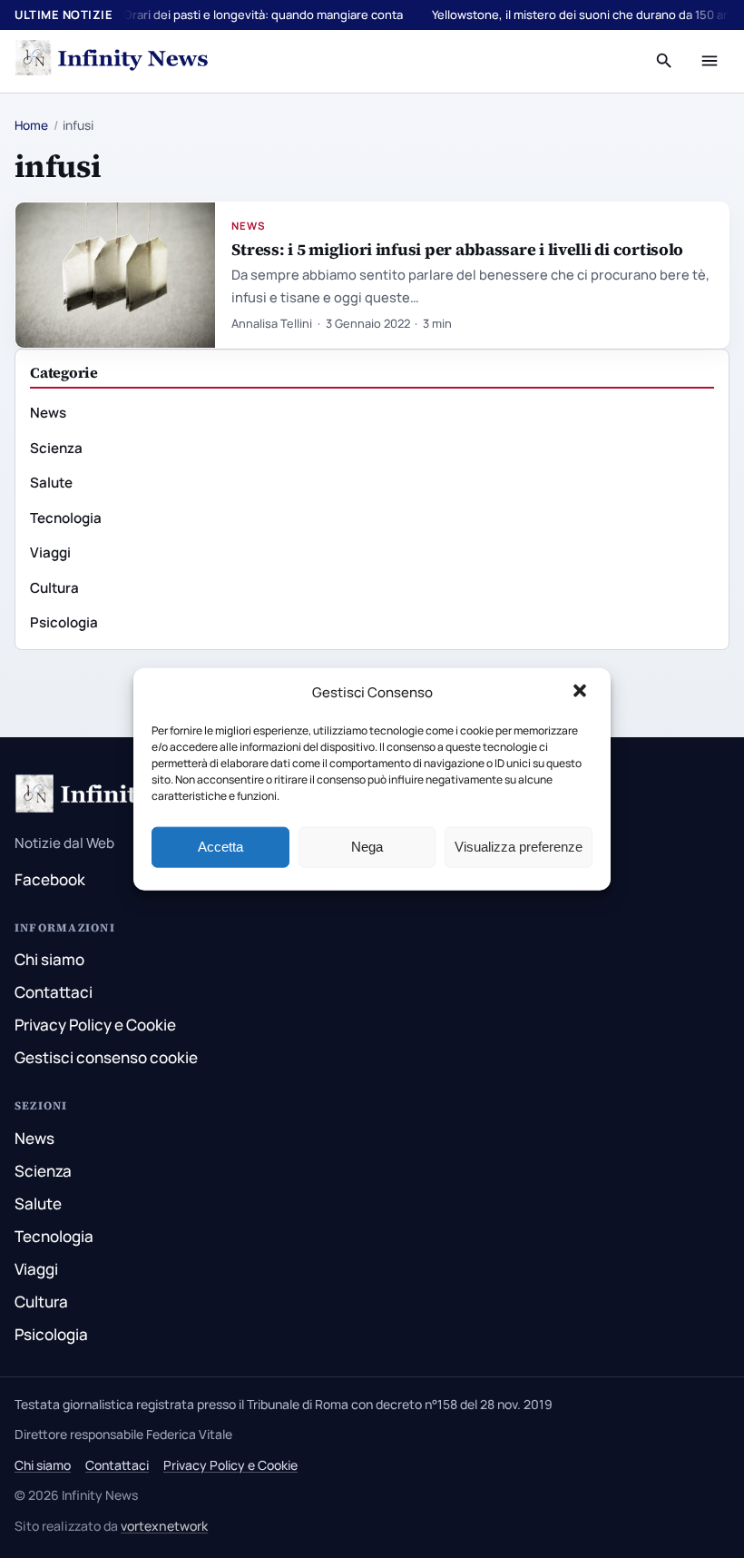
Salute (51, 482)
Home (31, 125)
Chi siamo (49, 959)
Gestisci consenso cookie (106, 1057)
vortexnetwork (164, 1525)
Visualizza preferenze (518, 846)
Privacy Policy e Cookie (95, 1024)
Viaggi (50, 552)
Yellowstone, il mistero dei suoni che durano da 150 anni (586, 14)
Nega (367, 846)
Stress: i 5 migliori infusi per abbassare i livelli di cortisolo (457, 249)
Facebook (50, 879)
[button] (581, 693)
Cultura (54, 587)
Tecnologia (66, 518)
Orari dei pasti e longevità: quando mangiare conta (263, 14)
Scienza (56, 448)
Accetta (220, 846)
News (248, 225)
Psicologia (64, 622)
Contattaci (54, 991)
